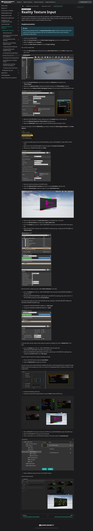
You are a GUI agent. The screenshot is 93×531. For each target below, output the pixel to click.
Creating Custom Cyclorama (10, 68)
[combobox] (85, 2)
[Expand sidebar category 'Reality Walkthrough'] (18, 13)
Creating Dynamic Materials (10, 46)
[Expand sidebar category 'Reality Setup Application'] (18, 18)
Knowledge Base (5, 75)
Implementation (80, 7)
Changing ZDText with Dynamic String (8, 49)
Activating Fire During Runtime (11, 58)
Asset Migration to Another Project (10, 61)
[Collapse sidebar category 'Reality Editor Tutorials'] (18, 30)
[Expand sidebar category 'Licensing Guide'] (18, 24)
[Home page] (23, 6)
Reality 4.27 (4, 8)
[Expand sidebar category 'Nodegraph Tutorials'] (18, 70)
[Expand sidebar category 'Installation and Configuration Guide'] (18, 21)
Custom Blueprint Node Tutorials (9, 39)
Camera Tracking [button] (38, 2)
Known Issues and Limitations (9, 77)
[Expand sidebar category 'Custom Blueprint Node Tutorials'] (18, 40)
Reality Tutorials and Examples (6, 27)
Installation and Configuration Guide (6, 21)
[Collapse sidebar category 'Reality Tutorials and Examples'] (18, 27)
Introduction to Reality (7, 10)
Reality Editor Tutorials (8, 30)
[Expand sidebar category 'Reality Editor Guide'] (18, 15)
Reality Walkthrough (6, 13)
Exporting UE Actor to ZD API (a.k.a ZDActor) (10, 36)
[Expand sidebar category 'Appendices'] (18, 73)
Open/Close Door (7, 33)
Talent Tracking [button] (27, 2)
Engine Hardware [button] (49, 2)
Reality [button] (19, 2)
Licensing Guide (5, 24)
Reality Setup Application (7, 18)
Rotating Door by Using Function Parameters (9, 64)
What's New (4, 5)
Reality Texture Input (8, 55)
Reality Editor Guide (6, 15)
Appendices (4, 73)
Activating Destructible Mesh (10, 53)
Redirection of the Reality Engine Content (9, 43)
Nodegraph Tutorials (7, 70)
